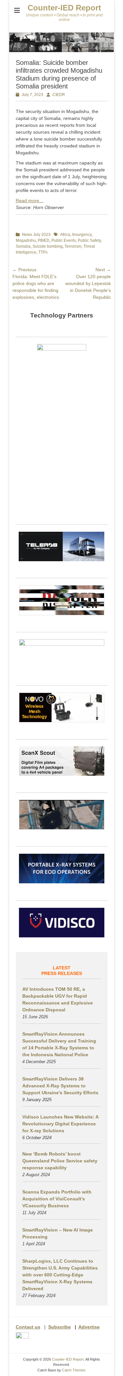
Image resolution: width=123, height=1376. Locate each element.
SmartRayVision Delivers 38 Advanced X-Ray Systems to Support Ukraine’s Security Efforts (60, 1085)
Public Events (63, 240)
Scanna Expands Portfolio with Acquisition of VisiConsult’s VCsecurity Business (57, 1198)
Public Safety (89, 240)
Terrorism (73, 246)
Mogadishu (26, 240)
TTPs (43, 252)
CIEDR (58, 94)
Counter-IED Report (64, 7)
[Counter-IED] (61, 50)
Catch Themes (74, 1370)
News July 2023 (36, 234)
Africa (65, 234)
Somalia (23, 246)
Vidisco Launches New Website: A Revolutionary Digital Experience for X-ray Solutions (60, 1123)
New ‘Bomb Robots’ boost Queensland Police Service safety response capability (59, 1160)
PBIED (44, 240)
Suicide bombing (47, 246)
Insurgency (82, 234)
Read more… (30, 200)
